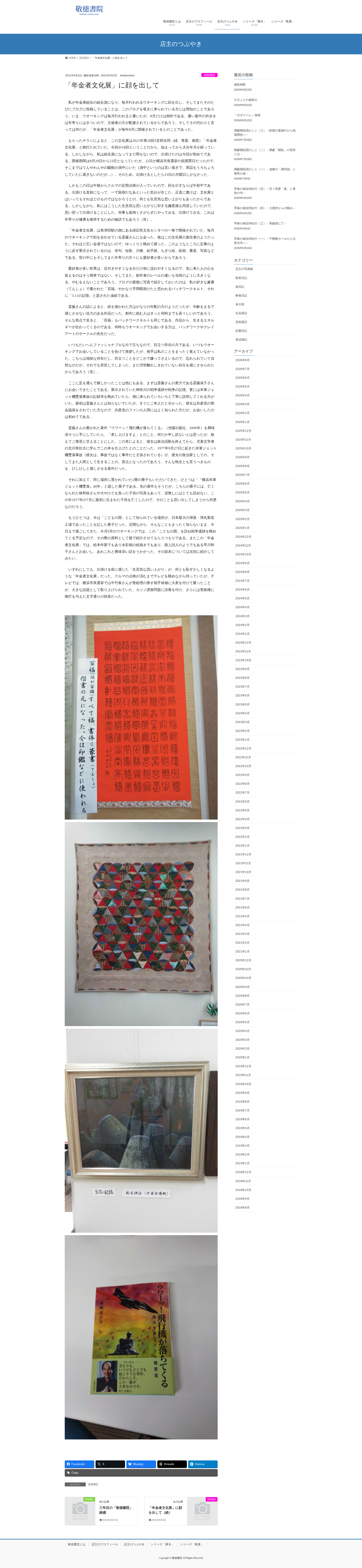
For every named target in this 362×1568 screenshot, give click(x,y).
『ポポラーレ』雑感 (247, 115)
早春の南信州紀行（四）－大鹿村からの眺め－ (265, 208)
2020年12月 (243, 960)
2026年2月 (242, 413)
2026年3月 (242, 404)
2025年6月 (242, 483)
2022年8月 (242, 783)
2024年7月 (242, 580)
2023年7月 (242, 686)
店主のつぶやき (134, 1544)
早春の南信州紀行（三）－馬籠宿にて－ (260, 223)
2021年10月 (243, 872)
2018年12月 (243, 1172)
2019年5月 (242, 1128)
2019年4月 (242, 1137)
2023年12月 (243, 642)
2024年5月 (242, 598)
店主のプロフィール (105, 1544)
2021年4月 (242, 925)
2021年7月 (242, 898)
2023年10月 (243, 660)
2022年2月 (242, 836)
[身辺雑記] (80, 1506)
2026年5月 (242, 386)
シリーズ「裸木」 (162, 1544)
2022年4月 (242, 819)
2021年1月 (242, 951)
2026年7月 (242, 369)
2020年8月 (242, 995)
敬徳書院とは (76, 1544)
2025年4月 (242, 501)
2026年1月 (242, 422)
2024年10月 (243, 554)
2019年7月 (242, 1110)
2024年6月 (242, 589)
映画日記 (241, 295)
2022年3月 (242, 828)
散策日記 (241, 278)
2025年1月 (242, 528)
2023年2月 (242, 731)
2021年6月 (242, 907)
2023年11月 (243, 651)
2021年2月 (242, 942)
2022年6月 (242, 801)
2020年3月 (242, 1039)
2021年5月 (242, 916)
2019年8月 (242, 1101)
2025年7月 (242, 474)
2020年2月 (242, 1048)
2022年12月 (243, 748)
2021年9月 (242, 880)
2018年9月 (242, 1198)
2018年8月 (242, 1207)
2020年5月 (242, 1022)
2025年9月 (242, 457)
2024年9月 (242, 563)
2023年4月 (242, 713)
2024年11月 (243, 545)
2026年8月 (242, 360)
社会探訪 (241, 313)
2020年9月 (242, 987)
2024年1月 (242, 633)
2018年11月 (243, 1181)
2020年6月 (242, 1013)
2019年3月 (242, 1145)
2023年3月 (242, 722)
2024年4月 (242, 607)
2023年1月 (242, 739)
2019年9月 (242, 1092)
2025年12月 (243, 430)
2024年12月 (243, 536)
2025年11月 (243, 439)
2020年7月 (242, 1004)
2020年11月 (243, 969)
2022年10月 (243, 766)
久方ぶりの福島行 (245, 99)
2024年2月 (242, 625)
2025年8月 (242, 466)
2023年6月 (242, 695)
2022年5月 (242, 810)
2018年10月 (243, 1190)
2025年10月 (243, 448)
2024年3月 (242, 616)
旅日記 (239, 286)
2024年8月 (242, 572)
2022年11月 (243, 757)
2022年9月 (242, 775)
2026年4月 (242, 395)
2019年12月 (243, 1066)
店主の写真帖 (244, 269)
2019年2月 (242, 1154)
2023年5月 (242, 704)
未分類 (239, 304)
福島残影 (240, 84)
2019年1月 (242, 1163)
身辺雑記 (241, 339)
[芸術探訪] (202, 1506)
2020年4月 (242, 1031)
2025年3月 (242, 510)
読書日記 (241, 330)
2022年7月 (242, 792)
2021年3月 (242, 934)
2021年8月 (242, 889)
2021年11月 (243, 863)
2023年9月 (242, 669)
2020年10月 (243, 978)
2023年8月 (242, 677)
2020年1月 (242, 1057)
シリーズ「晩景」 (192, 1544)
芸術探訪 (209, 75)
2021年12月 (243, 854)
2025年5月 (242, 492)
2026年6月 (242, 377)
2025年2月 (242, 519)
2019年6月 (242, 1119)
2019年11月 (243, 1075)
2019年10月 (243, 1084)
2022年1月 (242, 845)
